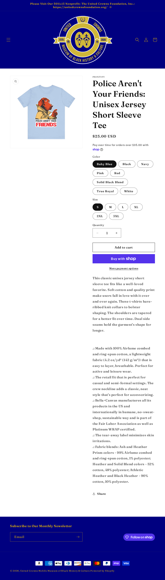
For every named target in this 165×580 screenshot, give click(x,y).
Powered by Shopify (102, 570)
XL (136, 207)
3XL (116, 216)
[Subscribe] (77, 537)
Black (127, 164)
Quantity (98, 225)
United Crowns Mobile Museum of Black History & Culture (55, 570)
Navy (145, 164)
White (128, 191)
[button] (8, 39)
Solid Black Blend (110, 182)
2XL (100, 216)
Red (117, 173)
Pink (100, 173)
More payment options (123, 268)
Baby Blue (104, 164)
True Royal (105, 191)
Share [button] (101, 494)
